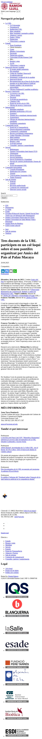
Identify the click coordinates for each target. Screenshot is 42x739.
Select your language (8, 11)
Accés (12, 63)
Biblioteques (14, 149)
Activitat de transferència (18, 99)
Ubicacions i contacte (17, 41)
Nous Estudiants (15, 45)
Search (3, 193)
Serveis (8, 147)
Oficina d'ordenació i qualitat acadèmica (24, 89)
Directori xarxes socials (18, 189)
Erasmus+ (13, 113)
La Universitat (15, 25)
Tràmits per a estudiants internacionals (23, 115)
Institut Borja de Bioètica (14, 223)
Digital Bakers (13, 576)
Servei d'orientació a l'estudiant (21, 159)
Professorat (5, 274)
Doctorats (13, 53)
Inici (7, 229)
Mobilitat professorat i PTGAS (21, 111)
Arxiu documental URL (18, 165)
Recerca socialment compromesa (21, 133)
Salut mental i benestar (18, 139)
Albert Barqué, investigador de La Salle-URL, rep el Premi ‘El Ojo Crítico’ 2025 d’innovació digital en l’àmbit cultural (19, 450)
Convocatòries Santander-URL (21, 175)
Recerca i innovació (12, 91)
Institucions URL (16, 29)
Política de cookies (12, 572)
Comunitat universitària (13, 167)
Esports (8, 549)
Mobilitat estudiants (17, 109)
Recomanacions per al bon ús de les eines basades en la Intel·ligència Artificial (24, 82)
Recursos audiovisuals (18, 185)
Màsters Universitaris (17, 51)
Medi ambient (15, 137)
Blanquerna (9, 207)
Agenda (12, 183)
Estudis (8, 43)
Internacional (10, 107)
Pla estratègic (14, 71)
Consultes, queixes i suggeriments (22, 145)
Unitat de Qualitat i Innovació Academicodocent (20, 74)
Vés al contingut (6, 2)
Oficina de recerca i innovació (20, 105)
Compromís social (11, 125)
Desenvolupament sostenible (20, 129)
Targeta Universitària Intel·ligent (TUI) (23, 151)
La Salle (8, 209)
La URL (8, 23)
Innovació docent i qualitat (14, 67)
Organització (14, 27)
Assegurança (14, 117)
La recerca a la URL (17, 93)
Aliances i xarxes (16, 35)
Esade (7, 211)
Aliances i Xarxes (11, 553)
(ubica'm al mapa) (30, 511)
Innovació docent (16, 79)
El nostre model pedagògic (19, 69)
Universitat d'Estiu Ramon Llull (21, 57)
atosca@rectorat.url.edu (9, 424)
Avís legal (8, 568)
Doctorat (13, 97)
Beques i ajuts (15, 61)
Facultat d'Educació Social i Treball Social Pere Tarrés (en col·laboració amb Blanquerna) (22, 214)
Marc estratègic (15, 31)
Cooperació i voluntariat (18, 131)
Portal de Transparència (13, 551)
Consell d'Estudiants (17, 169)
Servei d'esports (15, 155)
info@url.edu (19, 517)
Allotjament (14, 153)
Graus (12, 49)
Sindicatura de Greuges (18, 171)
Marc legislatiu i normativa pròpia (22, 33)
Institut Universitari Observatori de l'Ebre (19, 217)
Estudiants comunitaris (18, 123)
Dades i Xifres (15, 37)
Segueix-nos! (5, 533)
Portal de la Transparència (19, 127)
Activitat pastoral (16, 143)
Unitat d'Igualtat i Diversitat (19, 135)
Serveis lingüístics (16, 157)
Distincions (14, 39)
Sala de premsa (10, 179)
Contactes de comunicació (19, 187)
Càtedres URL (15, 101)
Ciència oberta (15, 95)
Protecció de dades (12, 570)
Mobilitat (8, 545)
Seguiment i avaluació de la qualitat (22, 77)
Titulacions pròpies (16, 55)
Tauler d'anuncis (15, 177)
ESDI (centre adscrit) (12, 225)
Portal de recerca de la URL (20, 103)
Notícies (13, 181)
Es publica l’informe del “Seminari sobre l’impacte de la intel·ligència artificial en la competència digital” (20, 478)
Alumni (12, 173)
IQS (6, 205)
